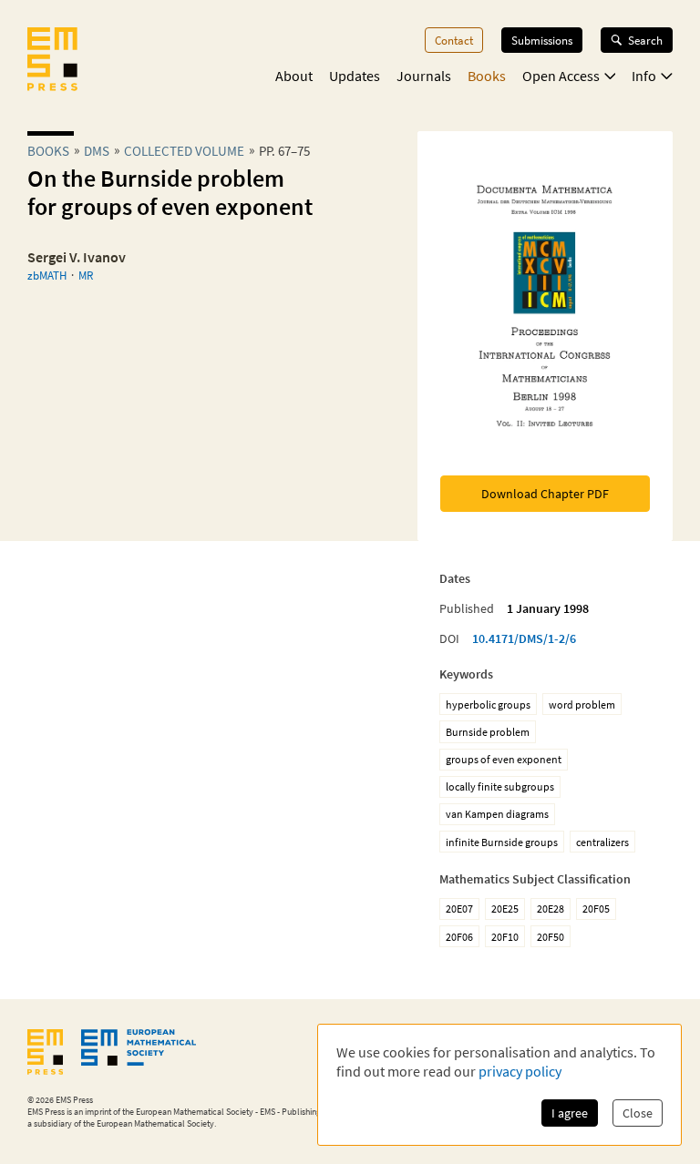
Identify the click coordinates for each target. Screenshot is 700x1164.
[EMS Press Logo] (52, 61)
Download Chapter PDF (545, 493)
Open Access (561, 75)
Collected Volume (184, 150)
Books (487, 75)
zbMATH (47, 275)
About (294, 75)
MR (85, 275)
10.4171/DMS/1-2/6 (524, 638)
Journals (423, 75)
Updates (354, 75)
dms (96, 150)
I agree (569, 1113)
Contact (454, 40)
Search (645, 40)
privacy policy (520, 1071)
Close (638, 1113)
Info (644, 75)
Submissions (541, 40)
